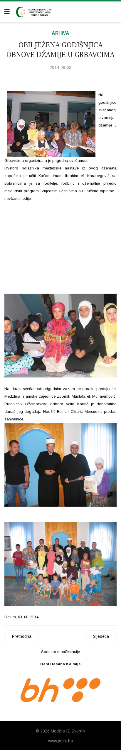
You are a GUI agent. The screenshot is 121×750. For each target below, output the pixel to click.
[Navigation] (7, 12)
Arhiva (60, 33)
